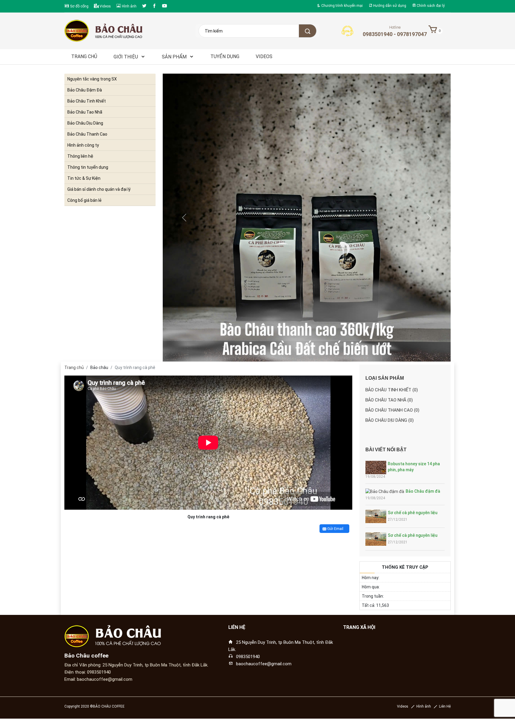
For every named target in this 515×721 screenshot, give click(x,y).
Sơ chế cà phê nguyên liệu (413, 512)
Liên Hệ (445, 706)
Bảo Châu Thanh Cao (87, 134)
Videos (105, 6)
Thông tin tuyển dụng (87, 167)
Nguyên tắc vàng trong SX (92, 79)
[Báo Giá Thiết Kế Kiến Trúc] (510, 292)
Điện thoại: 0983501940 (87, 672)
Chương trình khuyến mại (341, 6)
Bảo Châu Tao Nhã (84, 112)
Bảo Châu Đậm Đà (84, 90)
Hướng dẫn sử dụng (389, 6)
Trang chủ (74, 367)
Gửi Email (334, 528)
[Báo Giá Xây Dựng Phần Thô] (510, 299)
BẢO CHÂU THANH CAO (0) (392, 410)
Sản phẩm (175, 57)
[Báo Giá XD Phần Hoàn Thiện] (510, 306)
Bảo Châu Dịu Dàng (85, 123)
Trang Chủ (84, 56)
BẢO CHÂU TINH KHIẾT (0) (391, 390)
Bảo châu (99, 367)
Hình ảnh (128, 6)
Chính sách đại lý (430, 6)
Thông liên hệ (80, 156)
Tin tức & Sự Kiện (83, 178)
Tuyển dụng (224, 56)
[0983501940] (510, 313)
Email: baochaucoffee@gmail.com (98, 679)
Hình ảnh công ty (83, 145)
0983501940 (248, 656)
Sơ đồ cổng (79, 6)
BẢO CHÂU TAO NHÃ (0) (389, 400)
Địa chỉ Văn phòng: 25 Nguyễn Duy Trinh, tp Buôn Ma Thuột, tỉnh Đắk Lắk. (136, 665)
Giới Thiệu (126, 57)
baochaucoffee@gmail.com (263, 663)
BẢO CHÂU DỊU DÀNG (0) (389, 420)
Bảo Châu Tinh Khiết (86, 101)
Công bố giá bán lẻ (84, 200)
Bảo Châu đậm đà (423, 491)
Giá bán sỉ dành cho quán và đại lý (99, 189)
